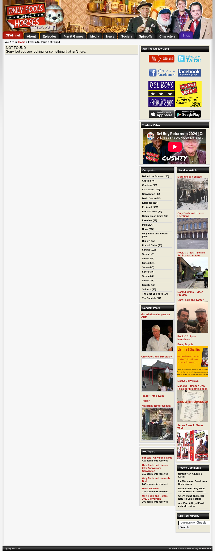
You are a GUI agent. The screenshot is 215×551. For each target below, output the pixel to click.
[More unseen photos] (192, 208)
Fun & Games (149, 211)
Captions (147, 185)
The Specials (149, 298)
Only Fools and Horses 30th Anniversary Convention (155, 468)
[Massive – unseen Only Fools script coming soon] (192, 420)
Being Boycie (185, 344)
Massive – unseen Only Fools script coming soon (192, 387)
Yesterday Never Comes (156, 405)
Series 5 (146, 271)
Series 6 (146, 276)
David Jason (149, 198)
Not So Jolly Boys (188, 380)
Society (146, 285)
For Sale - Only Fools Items (157, 457)
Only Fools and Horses (155, 233)
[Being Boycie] (192, 376)
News (145, 229)
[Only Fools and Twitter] (192, 332)
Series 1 (146, 254)
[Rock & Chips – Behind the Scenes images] (192, 287)
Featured (147, 207)
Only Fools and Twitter (190, 300)
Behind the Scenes (152, 176)
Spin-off (146, 289)
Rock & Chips (149, 245)
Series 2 (146, 258)
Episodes (147, 202)
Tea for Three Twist (152, 395)
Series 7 (146, 280)
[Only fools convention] (188, 106)
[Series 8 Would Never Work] (192, 460)
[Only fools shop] (161, 106)
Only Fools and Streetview (156, 356)
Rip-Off (146, 241)
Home (21, 42)
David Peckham (150, 488)
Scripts (146, 249)
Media (145, 225)
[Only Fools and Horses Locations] (192, 248)
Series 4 (146, 267)
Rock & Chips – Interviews (186, 338)
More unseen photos (189, 176)
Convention (148, 194)
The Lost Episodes (152, 293)
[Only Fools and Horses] (55, 30)
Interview (147, 220)
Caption (146, 180)
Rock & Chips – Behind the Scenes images (191, 254)
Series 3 (146, 263)
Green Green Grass (152, 216)
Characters (148, 189)
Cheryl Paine (185, 496)
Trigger (145, 400)
